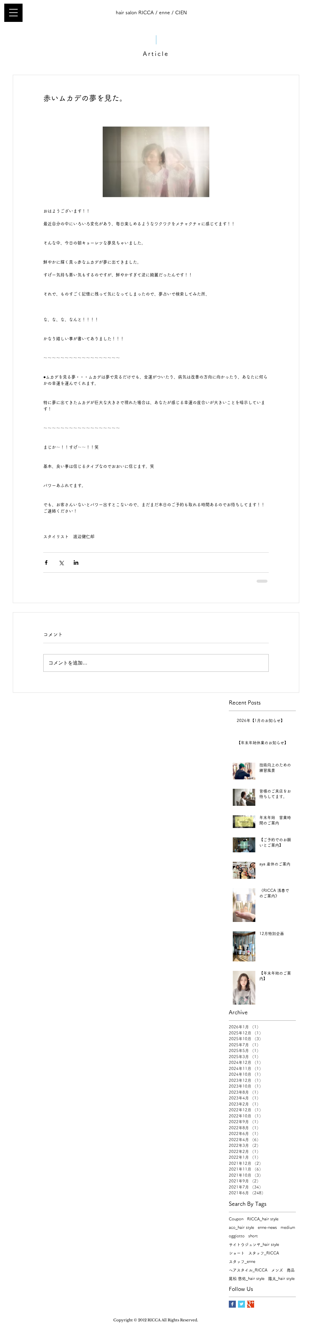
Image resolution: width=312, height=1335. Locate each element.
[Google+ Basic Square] (250, 1304)
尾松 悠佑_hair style (246, 1279)
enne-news (267, 1228)
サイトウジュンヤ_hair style (254, 1245)
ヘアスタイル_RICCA (248, 1270)
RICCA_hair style (262, 1219)
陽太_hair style (281, 1279)
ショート (237, 1253)
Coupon (236, 1219)
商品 (291, 1270)
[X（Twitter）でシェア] (61, 562)
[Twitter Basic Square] (241, 1304)
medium (288, 1228)
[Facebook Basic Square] (232, 1304)
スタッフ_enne (242, 1262)
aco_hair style (241, 1228)
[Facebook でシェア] (46, 562)
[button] (13, 12)
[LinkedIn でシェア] (76, 562)
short (253, 1236)
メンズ (277, 1270)
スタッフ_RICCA (263, 1253)
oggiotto (237, 1236)
